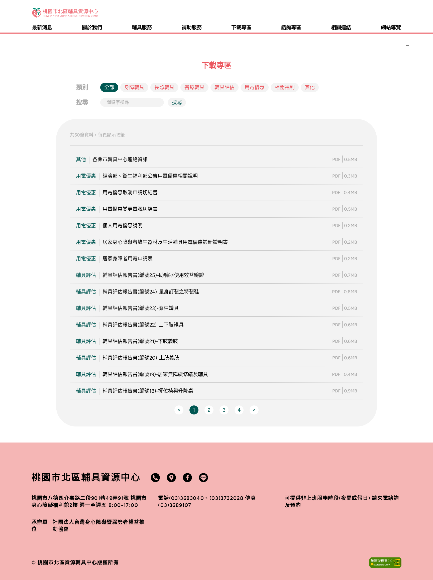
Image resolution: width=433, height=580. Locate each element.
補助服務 (192, 28)
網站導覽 (391, 28)
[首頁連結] (65, 13)
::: (399, 13)
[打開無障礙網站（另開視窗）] (385, 562)
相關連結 (341, 28)
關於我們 (92, 28)
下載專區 (241, 28)
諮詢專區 (291, 28)
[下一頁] (254, 409)
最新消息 (42, 28)
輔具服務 (142, 28)
